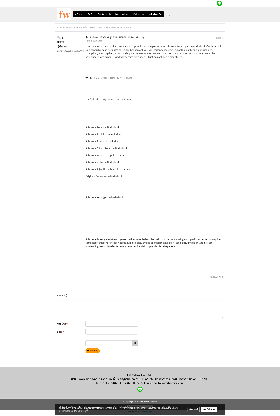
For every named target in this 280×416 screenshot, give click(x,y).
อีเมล (60, 331)
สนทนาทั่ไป (81, 27)
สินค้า (90, 14)
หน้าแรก (79, 14)
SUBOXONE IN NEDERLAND (118, 78)
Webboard (139, 14)
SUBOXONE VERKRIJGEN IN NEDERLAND (111, 27)
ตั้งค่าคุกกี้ (193, 409)
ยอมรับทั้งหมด (209, 409)
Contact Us (104, 14)
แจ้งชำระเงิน (155, 14)
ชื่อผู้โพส (62, 323)
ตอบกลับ (93, 350)
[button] (168, 14)
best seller (121, 14)
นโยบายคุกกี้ (83, 411)
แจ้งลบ (219, 37)
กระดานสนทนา (65, 27)
